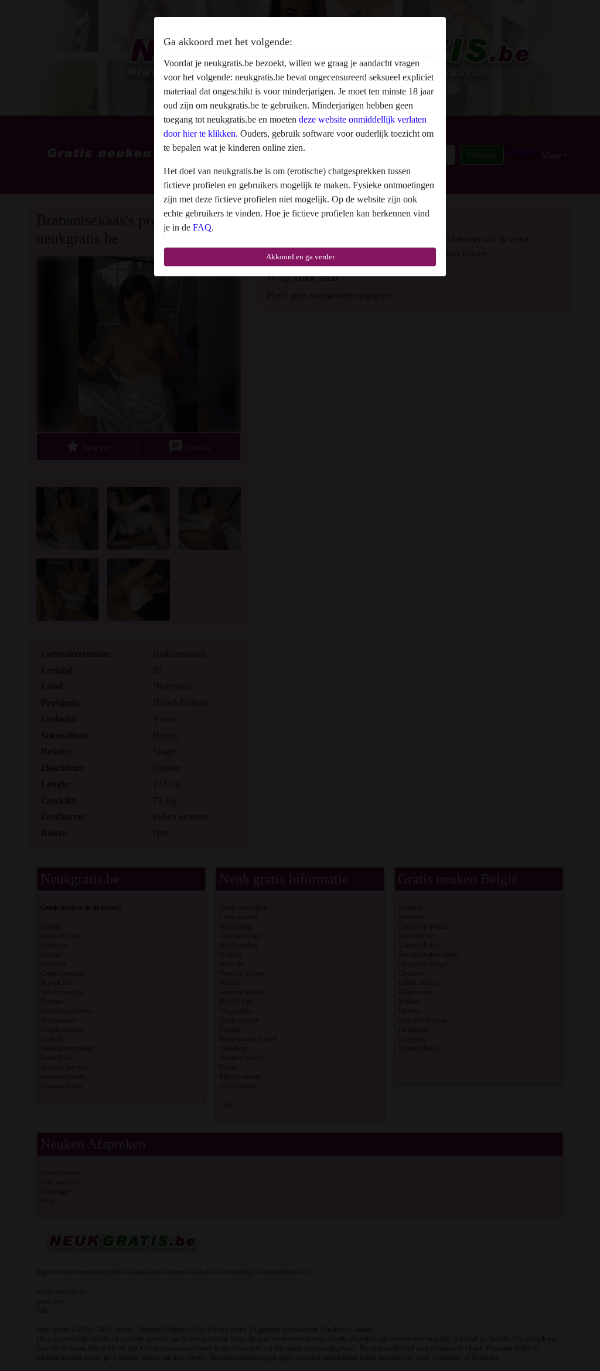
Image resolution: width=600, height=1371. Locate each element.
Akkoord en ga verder (300, 256)
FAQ (202, 227)
